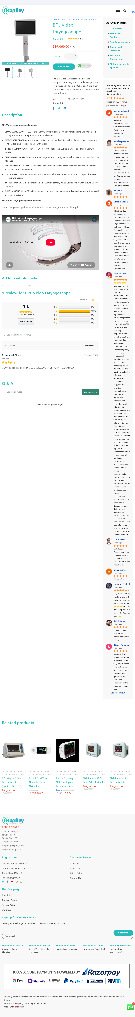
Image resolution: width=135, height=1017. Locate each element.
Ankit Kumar (120, 621)
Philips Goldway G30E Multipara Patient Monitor (64, 782)
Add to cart (64, 66)
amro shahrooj (121, 111)
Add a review (25, 321)
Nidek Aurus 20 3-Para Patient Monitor (94, 780)
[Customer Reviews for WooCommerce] (93, 299)
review (83, 39)
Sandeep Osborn (122, 141)
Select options (33, 764)
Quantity (56, 56)
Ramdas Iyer (120, 273)
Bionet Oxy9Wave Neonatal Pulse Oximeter (38, 782)
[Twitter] (59, 108)
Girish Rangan (121, 201)
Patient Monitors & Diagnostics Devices (76, 19)
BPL (61, 39)
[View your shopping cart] (131, 11)
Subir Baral (119, 539)
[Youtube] (12, 881)
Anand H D (119, 190)
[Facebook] (53, 108)
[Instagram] (17, 881)
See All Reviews (118, 692)
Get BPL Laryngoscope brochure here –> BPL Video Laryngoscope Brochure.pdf (40, 207)
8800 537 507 (10, 827)
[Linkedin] (65, 108)
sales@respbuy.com (11, 849)
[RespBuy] (13, 821)
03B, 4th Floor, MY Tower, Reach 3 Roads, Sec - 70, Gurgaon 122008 (11, 836)
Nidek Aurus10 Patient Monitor (118, 780)
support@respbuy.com (13, 845)
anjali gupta (120, 569)
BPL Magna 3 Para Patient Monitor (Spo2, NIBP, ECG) (12, 782)
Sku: (55, 99)
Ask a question (90, 392)
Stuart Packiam (121, 645)
